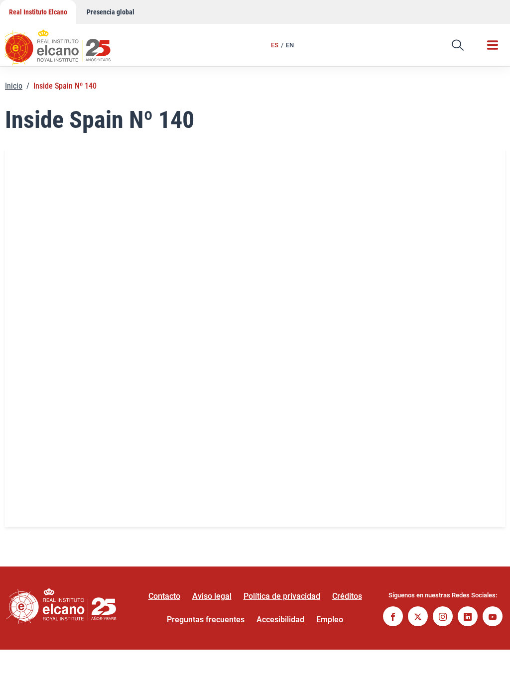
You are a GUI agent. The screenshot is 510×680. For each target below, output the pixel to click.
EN (290, 45)
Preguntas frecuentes (206, 619)
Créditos (347, 596)
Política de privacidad (282, 596)
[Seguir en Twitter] (418, 617)
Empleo (329, 619)
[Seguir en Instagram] (443, 617)
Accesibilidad (280, 619)
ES (274, 45)
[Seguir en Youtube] (493, 617)
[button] (457, 45)
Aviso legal (212, 596)
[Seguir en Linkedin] (468, 617)
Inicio (13, 86)
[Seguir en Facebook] (393, 617)
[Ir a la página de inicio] (67, 42)
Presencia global (110, 12)
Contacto (164, 596)
